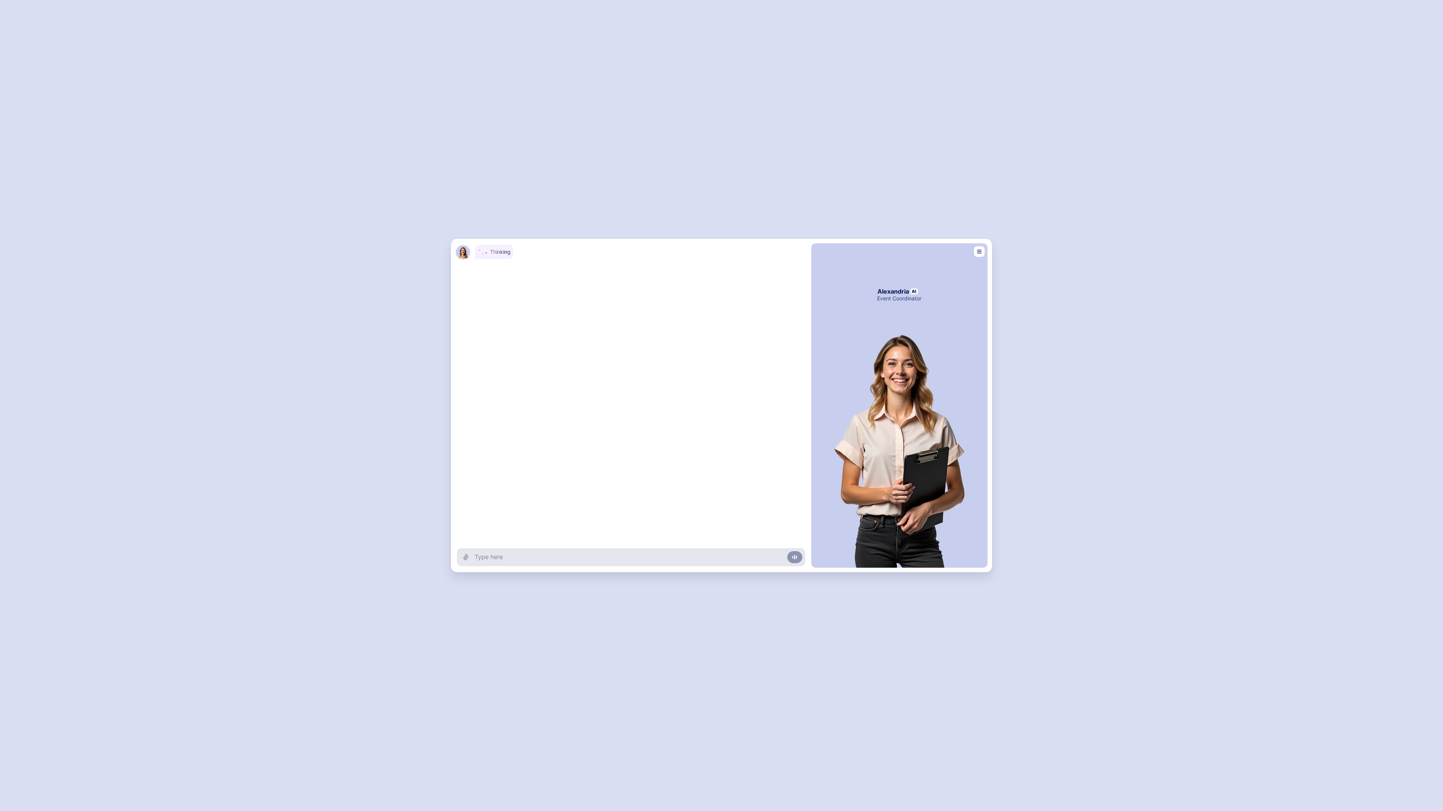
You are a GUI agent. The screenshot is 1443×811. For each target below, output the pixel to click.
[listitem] (628, 251)
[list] (631, 387)
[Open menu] (979, 251)
